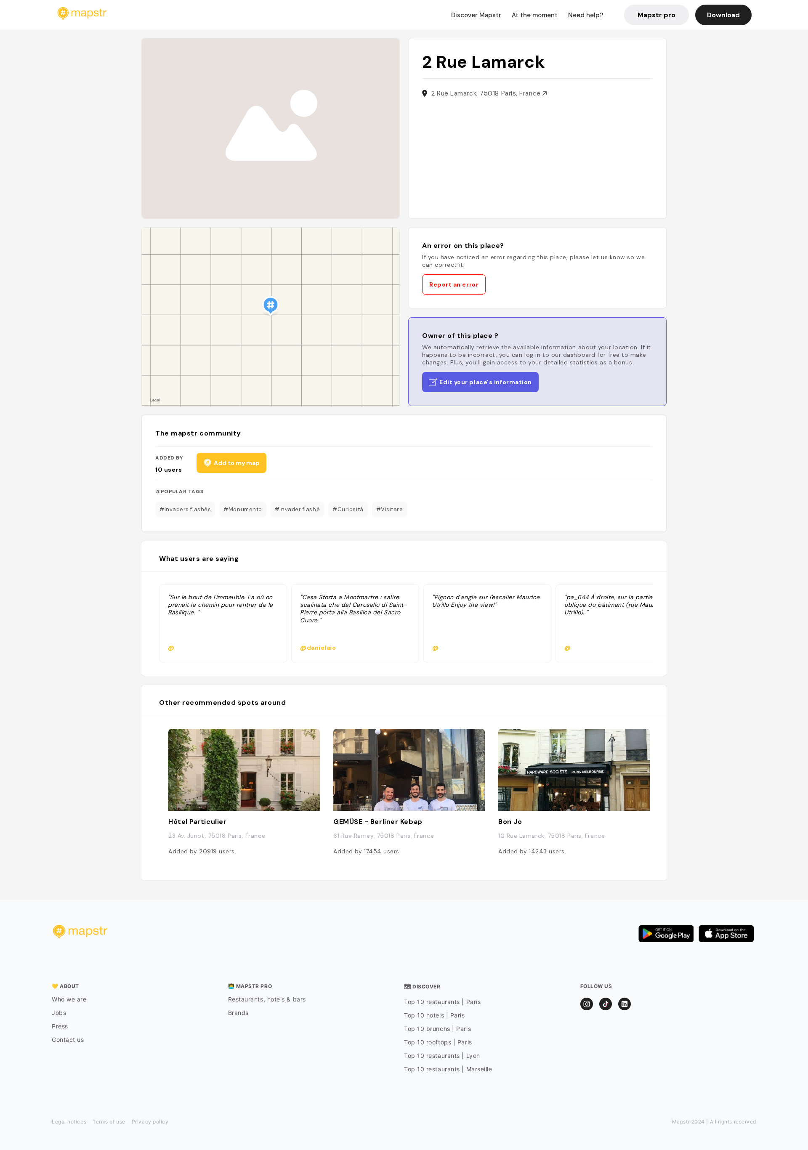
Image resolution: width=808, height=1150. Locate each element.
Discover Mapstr (476, 15)
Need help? (585, 15)
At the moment (535, 15)
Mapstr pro (656, 15)
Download (723, 15)
